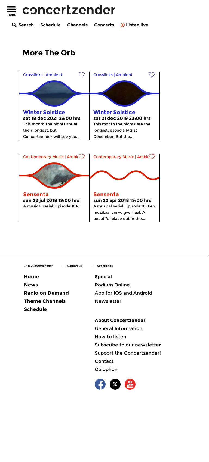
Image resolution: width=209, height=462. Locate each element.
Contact (104, 361)
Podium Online (112, 285)
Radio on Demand (46, 293)
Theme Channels (45, 301)
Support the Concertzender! (128, 353)
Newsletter (108, 301)
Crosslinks (32, 74)
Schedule (50, 25)
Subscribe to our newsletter (128, 345)
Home (31, 277)
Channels (77, 25)
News (31, 285)
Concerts (104, 25)
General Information (118, 328)
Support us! (74, 266)
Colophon (106, 369)
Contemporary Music (43, 156)
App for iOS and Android (123, 293)
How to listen (110, 336)
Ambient (54, 74)
